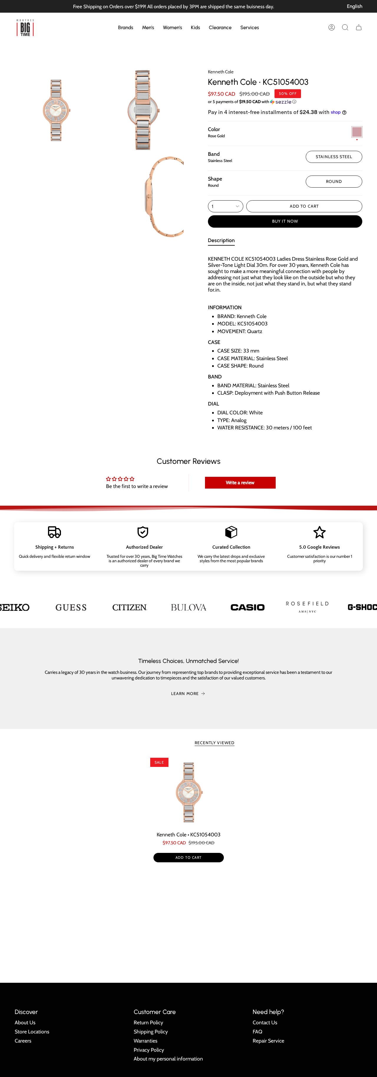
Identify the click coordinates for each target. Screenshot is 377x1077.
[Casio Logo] (247, 607)
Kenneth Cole (221, 72)
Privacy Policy (149, 1050)
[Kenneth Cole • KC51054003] (189, 792)
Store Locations (32, 1031)
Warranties (145, 1041)
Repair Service (268, 1041)
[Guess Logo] (70, 607)
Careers (23, 1041)
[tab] (221, 241)
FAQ (257, 1031)
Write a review (240, 482)
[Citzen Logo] (129, 607)
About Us (25, 1022)
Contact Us (265, 1022)
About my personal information (168, 1059)
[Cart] (359, 27)
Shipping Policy (151, 1031)
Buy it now (285, 221)
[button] (126, 27)
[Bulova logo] (188, 607)
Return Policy (148, 1022)
